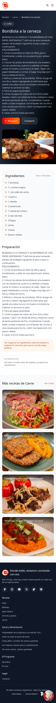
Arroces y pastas (9, 615)
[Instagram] (12, 589)
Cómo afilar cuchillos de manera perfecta (20, 641)
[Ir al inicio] (5, 5)
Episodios (6, 662)
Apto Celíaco (7, 611)
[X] (26, 589)
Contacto (6, 679)
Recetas (5, 17)
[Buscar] (47, 5)
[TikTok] (33, 589)
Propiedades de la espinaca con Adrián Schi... (22, 632)
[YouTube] (19, 589)
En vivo (5, 666)
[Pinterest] (41, 589)
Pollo (4, 603)
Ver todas (49, 383)
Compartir (29, 120)
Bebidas (5, 607)
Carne (4, 620)
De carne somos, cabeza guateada (17, 649)
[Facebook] (4, 589)
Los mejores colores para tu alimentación (20, 645)
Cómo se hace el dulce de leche (16, 636)
